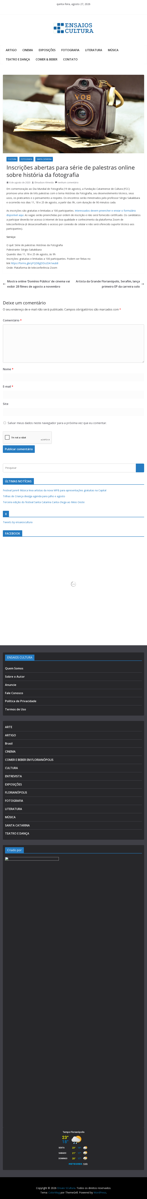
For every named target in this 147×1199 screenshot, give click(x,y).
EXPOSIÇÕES (47, 50)
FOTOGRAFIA (70, 50)
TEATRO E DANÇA (18, 59)
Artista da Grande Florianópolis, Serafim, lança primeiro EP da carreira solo (108, 283)
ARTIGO (11, 50)
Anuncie (10, 685)
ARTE (8, 727)
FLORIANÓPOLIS (16, 792)
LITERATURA (93, 50)
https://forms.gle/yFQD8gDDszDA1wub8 (34, 263)
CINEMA (27, 50)
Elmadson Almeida (44, 182)
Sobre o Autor (15, 677)
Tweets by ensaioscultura (17, 522)
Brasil (9, 743)
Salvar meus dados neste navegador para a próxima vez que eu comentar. (57, 423)
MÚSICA (113, 50)
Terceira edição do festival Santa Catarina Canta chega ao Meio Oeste (44, 502)
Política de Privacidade (20, 701)
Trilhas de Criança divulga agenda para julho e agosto (34, 496)
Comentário (12, 320)
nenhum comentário (68, 182)
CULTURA (12, 159)
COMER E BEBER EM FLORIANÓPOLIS (29, 760)
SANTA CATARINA (44, 159)
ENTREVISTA (13, 776)
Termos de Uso (15, 709)
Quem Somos (14, 668)
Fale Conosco (14, 693)
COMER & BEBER (46, 59)
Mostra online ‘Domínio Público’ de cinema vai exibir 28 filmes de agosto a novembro (38, 283)
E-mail (8, 386)
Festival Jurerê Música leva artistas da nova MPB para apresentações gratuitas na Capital (54, 490)
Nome (8, 369)
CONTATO (70, 59)
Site (5, 404)
